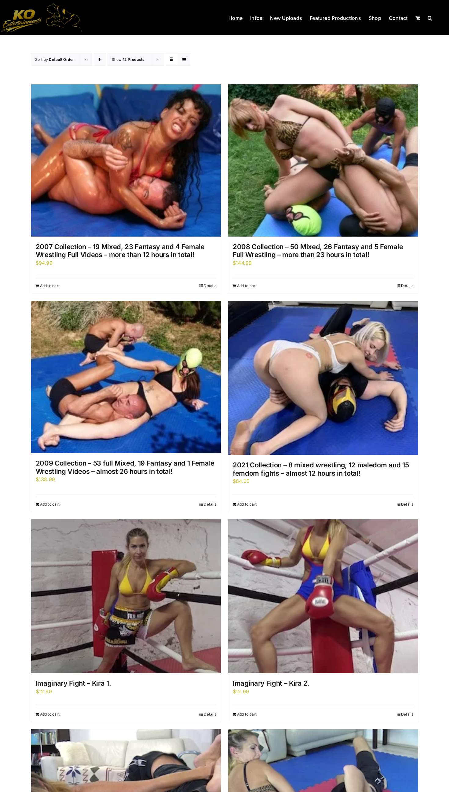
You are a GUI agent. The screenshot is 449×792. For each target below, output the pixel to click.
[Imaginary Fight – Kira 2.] (323, 596)
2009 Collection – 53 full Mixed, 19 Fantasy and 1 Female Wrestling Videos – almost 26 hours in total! (125, 467)
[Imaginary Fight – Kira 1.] (126, 596)
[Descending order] (100, 59)
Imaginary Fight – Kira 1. (73, 683)
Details (210, 285)
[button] (430, 17)
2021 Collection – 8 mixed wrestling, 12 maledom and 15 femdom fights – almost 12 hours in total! (321, 469)
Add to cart (50, 285)
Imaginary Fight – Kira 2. (271, 683)
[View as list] (184, 59)
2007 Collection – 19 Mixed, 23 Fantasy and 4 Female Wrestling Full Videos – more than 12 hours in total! (120, 251)
